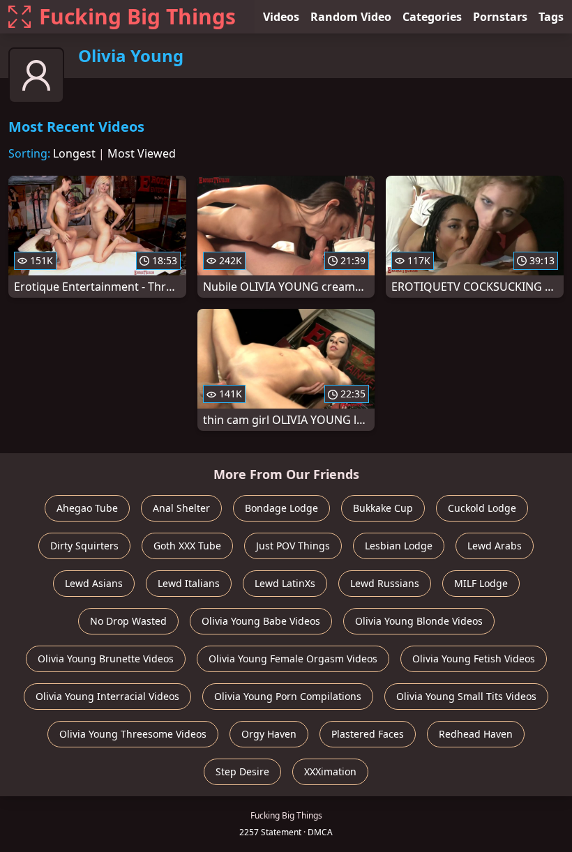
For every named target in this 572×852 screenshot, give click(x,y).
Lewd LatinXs (285, 583)
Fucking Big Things (137, 16)
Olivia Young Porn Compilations (287, 696)
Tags (551, 16)
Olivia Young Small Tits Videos (466, 696)
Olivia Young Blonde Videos (419, 620)
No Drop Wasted (128, 620)
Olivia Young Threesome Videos (132, 733)
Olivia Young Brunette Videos (106, 658)
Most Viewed (141, 153)
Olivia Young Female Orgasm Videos (293, 658)
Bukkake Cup (383, 508)
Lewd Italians (189, 583)
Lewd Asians (94, 583)
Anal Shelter (181, 508)
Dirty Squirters (84, 545)
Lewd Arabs (494, 545)
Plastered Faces (367, 733)
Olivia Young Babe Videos (261, 620)
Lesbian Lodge (398, 545)
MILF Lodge (481, 583)
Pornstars (500, 16)
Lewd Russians (384, 583)
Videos (281, 16)
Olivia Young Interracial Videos (107, 696)
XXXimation (330, 771)
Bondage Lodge (281, 508)
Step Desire (242, 771)
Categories (432, 16)
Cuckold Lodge (482, 508)
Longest (74, 153)
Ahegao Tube (87, 508)
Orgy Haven (268, 733)
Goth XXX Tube (187, 545)
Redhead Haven (476, 733)
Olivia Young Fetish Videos (473, 658)
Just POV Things (293, 545)
